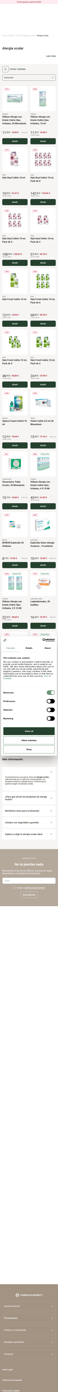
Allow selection (29, 740)
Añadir (15, 141)
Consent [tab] (10, 648)
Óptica (11, 35)
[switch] (51, 701)
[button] (29, 1318)
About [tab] (47, 648)
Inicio (4, 35)
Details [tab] (29, 648)
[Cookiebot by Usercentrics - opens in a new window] (42, 640)
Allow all (29, 731)
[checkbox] (14, 888)
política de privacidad (35, 888)
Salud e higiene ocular (25, 35)
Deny (29, 749)
